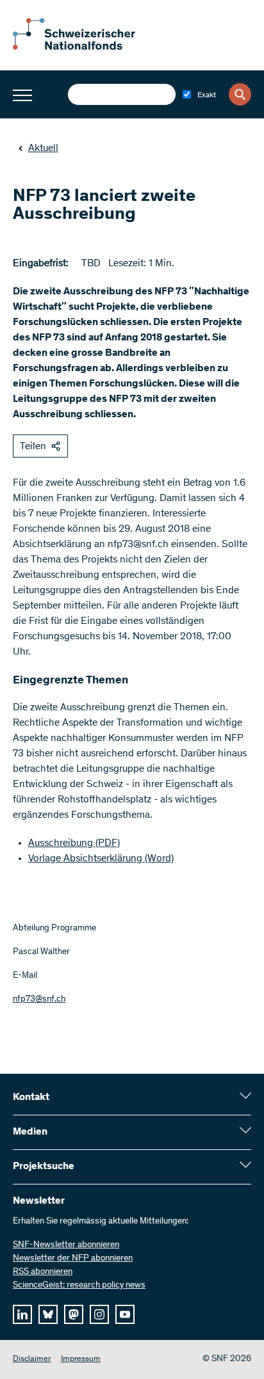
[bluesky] (48, 1314)
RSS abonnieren (42, 1272)
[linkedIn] (22, 1314)
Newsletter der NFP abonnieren (73, 1258)
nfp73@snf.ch (39, 999)
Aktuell (43, 148)
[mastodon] (73, 1314)
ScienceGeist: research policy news (79, 1285)
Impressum (81, 1359)
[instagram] (99, 1314)
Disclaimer (32, 1359)
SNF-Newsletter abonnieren (66, 1245)
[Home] (83, 47)
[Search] (240, 94)
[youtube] (125, 1314)
